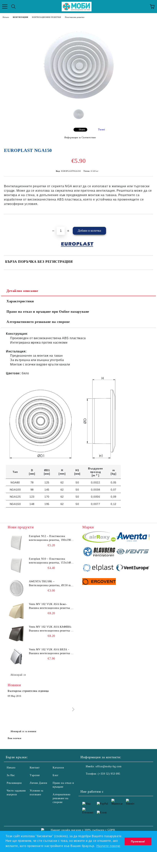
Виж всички (14, 738)
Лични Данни (38, 783)
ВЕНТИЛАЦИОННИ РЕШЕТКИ (46, 17)
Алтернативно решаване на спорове (61, 798)
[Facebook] (85, 781)
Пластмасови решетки (74, 17)
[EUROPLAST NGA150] (78, 101)
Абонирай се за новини (23, 731)
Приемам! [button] (138, 841)
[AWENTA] (132, 537)
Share (82, 129)
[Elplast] (99, 568)
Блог (55, 775)
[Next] (72, 709)
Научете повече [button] (108, 846)
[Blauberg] (99, 552)
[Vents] (132, 552)
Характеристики (20, 301)
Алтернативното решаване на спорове (38, 322)
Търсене (35, 775)
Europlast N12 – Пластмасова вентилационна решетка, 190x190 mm (50, 538)
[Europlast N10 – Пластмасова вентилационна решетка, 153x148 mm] (16, 565)
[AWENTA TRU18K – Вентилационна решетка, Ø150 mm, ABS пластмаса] (16, 588)
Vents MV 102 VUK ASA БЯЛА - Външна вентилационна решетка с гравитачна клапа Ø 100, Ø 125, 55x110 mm (50, 651)
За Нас (11, 775)
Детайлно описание (22, 291)
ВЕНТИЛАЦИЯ (20, 17)
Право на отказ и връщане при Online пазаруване (48, 311)
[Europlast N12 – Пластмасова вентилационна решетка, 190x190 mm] (16, 543)
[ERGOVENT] (99, 582)
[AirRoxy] (99, 537)
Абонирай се (18, 674)
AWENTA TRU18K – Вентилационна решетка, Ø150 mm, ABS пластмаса (51, 583)
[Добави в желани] (150, 220)
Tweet (101, 129)
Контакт (35, 767)
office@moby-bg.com (108, 766)
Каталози (58, 767)
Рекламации (14, 783)
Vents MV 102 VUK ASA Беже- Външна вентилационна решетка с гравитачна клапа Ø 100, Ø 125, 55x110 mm (50, 606)
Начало (6, 17)
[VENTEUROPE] (132, 568)
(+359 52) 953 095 (109, 773)
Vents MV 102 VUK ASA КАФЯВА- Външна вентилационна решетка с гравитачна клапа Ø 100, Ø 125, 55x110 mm (50, 629)
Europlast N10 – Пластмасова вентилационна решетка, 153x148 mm (50, 561)
